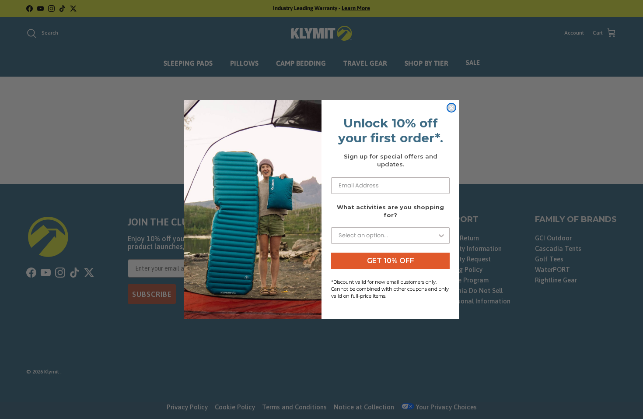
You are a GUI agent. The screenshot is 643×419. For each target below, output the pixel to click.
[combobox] (388, 235)
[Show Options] (441, 235)
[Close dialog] (451, 107)
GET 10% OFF (390, 261)
